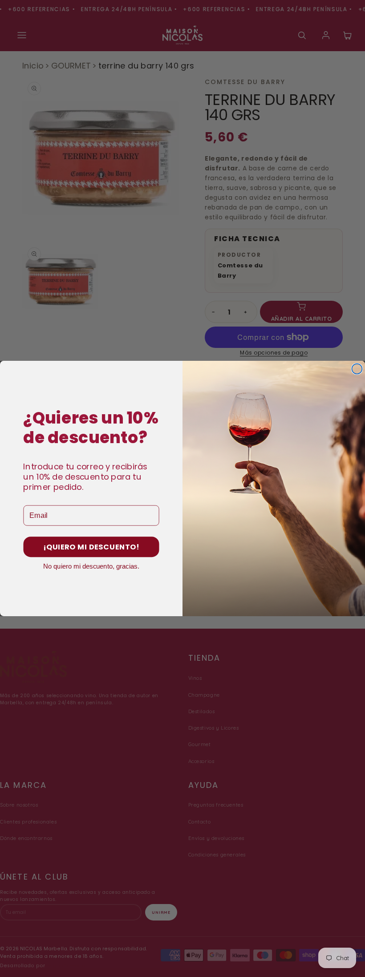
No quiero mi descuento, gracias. (91, 566)
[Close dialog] (357, 369)
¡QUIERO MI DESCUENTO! (91, 547)
